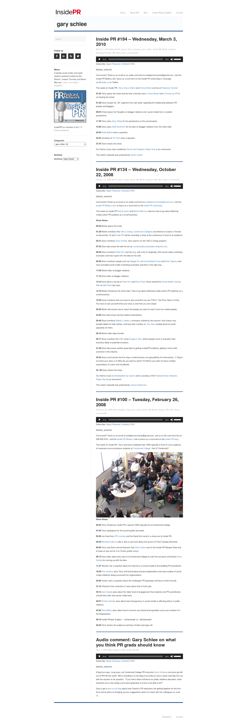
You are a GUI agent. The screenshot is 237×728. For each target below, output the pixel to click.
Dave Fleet (140, 281)
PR (113, 52)
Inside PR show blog (153, 205)
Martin (133, 87)
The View (150, 324)
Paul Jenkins (107, 571)
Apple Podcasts (113, 63)
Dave (126, 87)
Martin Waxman (140, 211)
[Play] (99, 59)
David (113, 49)
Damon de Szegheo (135, 149)
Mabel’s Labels (122, 320)
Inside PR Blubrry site (105, 205)
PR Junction (120, 536)
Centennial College (142, 231)
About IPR (134, 12)
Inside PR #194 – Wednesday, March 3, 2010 (136, 41)
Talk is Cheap (126, 231)
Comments (136, 49)
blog (134, 251)
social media (132, 52)
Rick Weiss (107, 610)
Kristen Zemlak (108, 601)
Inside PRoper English (161, 12)
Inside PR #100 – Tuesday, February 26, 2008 (137, 402)
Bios (145, 12)
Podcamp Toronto (103, 52)
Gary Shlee (117, 121)
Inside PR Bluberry (125, 439)
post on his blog (115, 688)
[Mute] (171, 59)
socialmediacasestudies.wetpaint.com (150, 246)
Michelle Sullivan (109, 541)
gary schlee (147, 49)
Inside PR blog (171, 439)
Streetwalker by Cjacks (124, 375)
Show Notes (121, 52)
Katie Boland (107, 132)
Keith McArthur (118, 126)
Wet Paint (107, 285)
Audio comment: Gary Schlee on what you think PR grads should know (136, 642)
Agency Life (126, 49)
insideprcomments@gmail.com (159, 201)
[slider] (178, 59)
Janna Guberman (138, 384)
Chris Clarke (140, 547)
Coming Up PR (171, 93)
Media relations (169, 49)
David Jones (123, 211)
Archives (58, 158)
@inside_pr (104, 82)
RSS (132, 63)
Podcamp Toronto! (169, 87)
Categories (59, 140)
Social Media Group (152, 261)
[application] (139, 59)
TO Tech (116, 137)
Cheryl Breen (146, 87)
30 (119, 49)
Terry (120, 87)
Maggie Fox (135, 261)
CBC (121, 338)
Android (125, 63)
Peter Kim (120, 251)
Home (122, 12)
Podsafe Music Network (166, 375)
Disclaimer (166, 716)
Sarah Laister (137, 154)
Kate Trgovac (171, 261)
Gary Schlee (121, 240)
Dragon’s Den (135, 338)
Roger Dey (150, 149)
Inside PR (157, 49)
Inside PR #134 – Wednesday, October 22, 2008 (136, 172)
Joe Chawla (107, 591)
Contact (179, 12)
